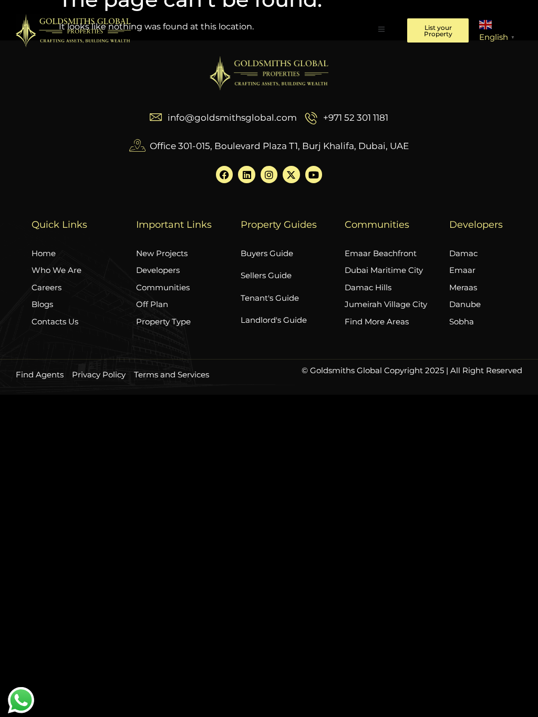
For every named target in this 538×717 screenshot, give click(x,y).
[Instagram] (269, 174)
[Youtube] (313, 174)
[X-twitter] (291, 174)
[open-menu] (381, 30)
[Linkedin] (246, 174)
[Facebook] (224, 174)
